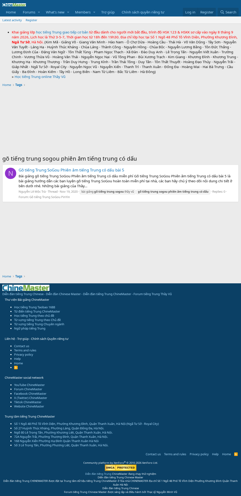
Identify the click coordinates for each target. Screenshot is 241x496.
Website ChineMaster (29, 406)
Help (17, 359)
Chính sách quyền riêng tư (143, 12)
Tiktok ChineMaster (27, 402)
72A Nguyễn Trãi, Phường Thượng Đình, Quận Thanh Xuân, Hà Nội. (61, 437)
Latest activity (12, 20)
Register (31, 20)
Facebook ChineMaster (30, 393)
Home (11, 12)
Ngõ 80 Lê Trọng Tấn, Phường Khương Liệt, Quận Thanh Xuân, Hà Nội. (63, 432)
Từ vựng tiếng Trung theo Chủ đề (37, 320)
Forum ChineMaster (28, 389)
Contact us (21, 346)
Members (83, 12)
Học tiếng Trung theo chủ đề (34, 315)
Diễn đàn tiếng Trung (98, 474)
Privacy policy (23, 354)
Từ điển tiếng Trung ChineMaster (37, 311)
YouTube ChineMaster (29, 385)
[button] (39, 12)
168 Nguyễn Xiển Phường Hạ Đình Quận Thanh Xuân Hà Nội (56, 441)
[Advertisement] (120, 121)
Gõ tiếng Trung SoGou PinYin (49, 197)
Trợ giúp (108, 12)
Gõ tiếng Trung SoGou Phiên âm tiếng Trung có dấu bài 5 (71, 170)
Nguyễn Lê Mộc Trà (32, 191)
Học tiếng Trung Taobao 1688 (34, 307)
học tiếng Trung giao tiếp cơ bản (62, 32)
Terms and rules (25, 350)
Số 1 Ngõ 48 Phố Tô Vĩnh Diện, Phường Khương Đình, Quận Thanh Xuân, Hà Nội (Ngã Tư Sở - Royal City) (86, 424)
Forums (29, 12)
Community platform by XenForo (120, 462)
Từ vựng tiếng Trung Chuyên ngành (39, 324)
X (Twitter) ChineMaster (30, 398)
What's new (55, 12)
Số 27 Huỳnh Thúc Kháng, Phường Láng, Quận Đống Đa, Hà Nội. (59, 428)
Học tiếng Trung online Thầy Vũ (40, 76)
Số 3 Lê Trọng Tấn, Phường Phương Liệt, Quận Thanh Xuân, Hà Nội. (61, 445)
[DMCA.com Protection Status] (121, 470)
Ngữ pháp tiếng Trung (29, 328)
